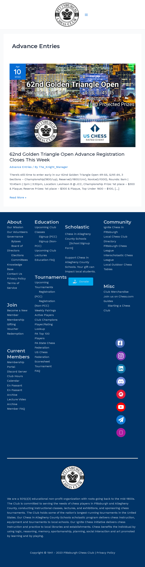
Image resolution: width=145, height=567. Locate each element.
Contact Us (14, 273)
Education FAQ (45, 259)
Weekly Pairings (45, 310)
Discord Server (17, 371)
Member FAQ (16, 408)
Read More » (18, 198)
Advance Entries (21, 167)
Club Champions (46, 319)
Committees (19, 259)
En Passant (14, 385)
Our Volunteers (17, 232)
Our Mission (15, 227)
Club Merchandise (116, 291)
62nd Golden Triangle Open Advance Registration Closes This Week (67, 157)
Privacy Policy (16, 278)
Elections (17, 255)
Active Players (44, 315)
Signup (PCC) (48, 236)
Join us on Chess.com (119, 296)
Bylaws (16, 241)
